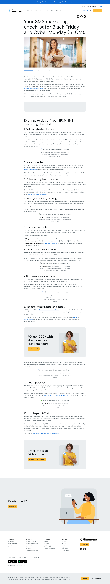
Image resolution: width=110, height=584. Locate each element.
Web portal (10, 545)
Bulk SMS (46, 541)
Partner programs (66, 550)
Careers (64, 543)
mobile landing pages (30, 170)
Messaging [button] (29, 11)
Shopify (75, 317)
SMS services (11, 541)
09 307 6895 (86, 11)
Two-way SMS (47, 547)
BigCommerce (28, 319)
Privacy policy (11, 557)
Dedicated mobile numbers (50, 545)
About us (64, 541)
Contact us (97, 11)
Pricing (53, 11)
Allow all (85, 578)
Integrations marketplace (32, 550)
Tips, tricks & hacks (28, 70)
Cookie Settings (96, 578)
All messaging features (49, 548)
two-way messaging (51, 243)
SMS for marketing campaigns (37, 194)
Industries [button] (46, 11)
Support (94, 6)
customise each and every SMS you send (56, 395)
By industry (28, 548)
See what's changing (67, 2)
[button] (91, 10)
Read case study (33, 349)
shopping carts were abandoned (49, 310)
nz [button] (83, 6)
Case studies (65, 548)
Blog (63, 547)
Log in (100, 6)
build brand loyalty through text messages (45, 433)
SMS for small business (31, 541)
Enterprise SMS (29, 545)
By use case (29, 547)
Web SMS (46, 543)
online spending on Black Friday (33, 88)
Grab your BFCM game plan (36, 459)
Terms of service (23, 557)
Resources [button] (59, 11)
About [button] (88, 6)
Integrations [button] (38, 11)
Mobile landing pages (13, 543)
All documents (35, 557)
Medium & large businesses (32, 543)
